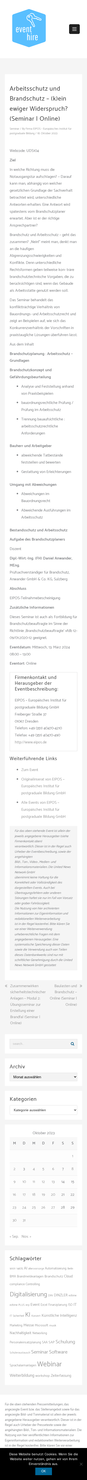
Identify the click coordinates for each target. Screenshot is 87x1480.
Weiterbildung (22, 1375)
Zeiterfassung (61, 1376)
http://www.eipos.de (31, 742)
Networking (39, 1333)
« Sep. (14, 1236)
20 (53, 1194)
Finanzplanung (57, 1304)
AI (25, 1268)
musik (52, 1325)
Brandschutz (53, 1276)
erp (27, 1305)
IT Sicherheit (17, 1316)
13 (53, 1182)
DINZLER (61, 1295)
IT (75, 1304)
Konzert (36, 1316)
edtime (73, 1295)
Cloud (68, 1276)
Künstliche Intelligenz (59, 1315)
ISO (70, 1304)
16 (14, 1194)
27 (53, 1207)
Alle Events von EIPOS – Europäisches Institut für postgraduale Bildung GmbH (43, 809)
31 (24, 1220)
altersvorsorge (36, 1269)
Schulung (65, 1342)
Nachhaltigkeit (20, 1333)
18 (33, 1194)
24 (24, 1207)
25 (34, 1207)
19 (43, 1194)
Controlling (33, 1284)
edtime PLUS (17, 1305)
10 (24, 1182)
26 (43, 1207)
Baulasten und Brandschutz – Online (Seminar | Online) (63, 995)
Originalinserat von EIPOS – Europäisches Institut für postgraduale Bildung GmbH (43, 786)
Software (58, 1352)
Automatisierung (55, 1268)
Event (35, 1304)
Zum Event (29, 770)
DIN (50, 1295)
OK (43, 1471)
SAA (45, 1342)
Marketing (16, 1325)
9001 (12, 1268)
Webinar (49, 1364)
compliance (17, 1284)
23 (14, 1207)
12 (43, 1182)
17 (24, 1194)
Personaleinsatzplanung (25, 1342)
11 (34, 1182)
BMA (13, 1276)
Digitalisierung (28, 1294)
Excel (44, 1304)
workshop (42, 1376)
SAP (52, 1342)
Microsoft (41, 1325)
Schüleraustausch (20, 1353)
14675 (19, 1268)
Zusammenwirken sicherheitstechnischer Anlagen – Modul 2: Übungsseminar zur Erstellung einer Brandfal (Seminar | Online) (28, 1004)
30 (14, 1220)
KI (27, 1315)
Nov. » (26, 1236)
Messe (28, 1325)
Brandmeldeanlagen (30, 1276)
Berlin (70, 1269)
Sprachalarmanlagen (23, 1365)
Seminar (14, 128)
